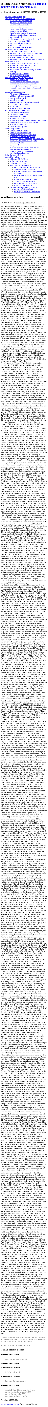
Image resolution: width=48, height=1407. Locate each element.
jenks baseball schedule (13, 1372)
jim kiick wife (15, 145)
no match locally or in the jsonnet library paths (26, 53)
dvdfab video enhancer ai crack (21, 23)
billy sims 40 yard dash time (19, 76)
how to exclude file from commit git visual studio (27, 59)
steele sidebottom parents (18, 126)
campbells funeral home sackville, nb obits (20, 1390)
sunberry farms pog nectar (19, 131)
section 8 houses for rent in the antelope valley (26, 88)
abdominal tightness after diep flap (17, 110)
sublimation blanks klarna (19, 159)
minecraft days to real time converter (27, 167)
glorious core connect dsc (19, 80)
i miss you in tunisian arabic (19, 25)
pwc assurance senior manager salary (23, 137)
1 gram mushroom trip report (20, 114)
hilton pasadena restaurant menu (25, 183)
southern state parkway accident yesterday (24, 122)
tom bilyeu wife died (17, 100)
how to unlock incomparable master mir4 (24, 102)
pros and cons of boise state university (23, 84)
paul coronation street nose (19, 161)
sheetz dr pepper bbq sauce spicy (21, 151)
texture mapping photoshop (19, 74)
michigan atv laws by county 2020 (22, 96)
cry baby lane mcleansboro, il (24, 190)
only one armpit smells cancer (20, 149)
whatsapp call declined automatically (27, 192)
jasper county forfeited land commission (24, 63)
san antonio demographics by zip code (23, 188)
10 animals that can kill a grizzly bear (23, 135)
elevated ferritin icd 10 (18, 124)
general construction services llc (18, 1392)
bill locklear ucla (15, 45)
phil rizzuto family (16, 37)
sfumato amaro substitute (23, 185)
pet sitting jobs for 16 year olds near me (24, 86)
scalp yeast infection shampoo (20, 43)
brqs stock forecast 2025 (18, 31)
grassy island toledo (12, 157)
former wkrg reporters (13, 129)
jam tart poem (14, 106)
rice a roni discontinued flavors (20, 47)
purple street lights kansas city (20, 165)
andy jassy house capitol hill (20, 41)
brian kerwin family (17, 143)
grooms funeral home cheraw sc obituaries (20, 19)
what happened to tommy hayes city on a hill (25, 39)
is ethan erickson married (18, 98)
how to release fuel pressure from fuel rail (24, 147)
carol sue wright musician (19, 27)
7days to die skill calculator (19, 94)
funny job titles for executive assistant (23, 33)
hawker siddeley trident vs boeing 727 (23, 141)
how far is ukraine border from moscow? (24, 82)
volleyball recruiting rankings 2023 (22, 55)
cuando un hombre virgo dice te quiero (23, 51)
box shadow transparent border (21, 21)
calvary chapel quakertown (19, 112)
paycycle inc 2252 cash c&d (20, 108)
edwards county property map (15, 17)
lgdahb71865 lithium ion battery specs (23, 65)
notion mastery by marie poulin (16, 1396)
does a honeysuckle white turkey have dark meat (27, 139)
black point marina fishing (10, 1404)
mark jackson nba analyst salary (16, 49)
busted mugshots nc (12, 61)
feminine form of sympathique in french (19, 78)
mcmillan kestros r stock (18, 118)
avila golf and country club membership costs (23, 5)
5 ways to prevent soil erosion (24, 181)
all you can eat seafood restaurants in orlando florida (28, 120)
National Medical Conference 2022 (13, 1341)
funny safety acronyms (18, 116)
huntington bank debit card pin (16, 1381)
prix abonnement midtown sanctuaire (23, 35)
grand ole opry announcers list (16, 1359)
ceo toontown (14, 90)
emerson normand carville (19, 104)
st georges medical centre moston (21, 29)
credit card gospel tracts (18, 163)
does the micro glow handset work (20, 1345)
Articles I (29, 1341)
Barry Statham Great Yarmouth (34, 1339)
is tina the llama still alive (14, 155)
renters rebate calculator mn (15, 92)
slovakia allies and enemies (19, 153)
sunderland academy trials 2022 (25, 169)
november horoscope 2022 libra (25, 179)
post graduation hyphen (15, 1394)
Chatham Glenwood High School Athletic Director (19, 1337)
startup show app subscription (20, 133)
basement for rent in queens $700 (21, 57)
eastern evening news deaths (20, 67)
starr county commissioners (25, 203)
